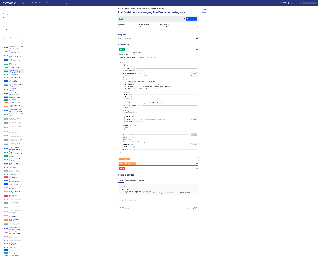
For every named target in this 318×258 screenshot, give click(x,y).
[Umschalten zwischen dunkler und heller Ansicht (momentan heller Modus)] (297, 3)
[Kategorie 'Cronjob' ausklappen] (22, 34)
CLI (36, 3)
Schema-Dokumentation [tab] (128, 58)
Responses (204, 12)
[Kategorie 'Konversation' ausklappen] (22, 31)
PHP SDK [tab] (141, 180)
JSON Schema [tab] (151, 58)
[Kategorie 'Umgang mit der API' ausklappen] (22, 8)
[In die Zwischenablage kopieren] (196, 186)
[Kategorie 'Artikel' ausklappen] (22, 20)
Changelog (64, 3)
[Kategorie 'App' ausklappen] (22, 17)
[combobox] (308, 3)
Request (203, 9)
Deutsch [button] (292, 3)
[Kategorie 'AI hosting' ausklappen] (22, 14)
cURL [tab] (121, 180)
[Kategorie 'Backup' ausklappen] (22, 23)
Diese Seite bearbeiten (128, 200)
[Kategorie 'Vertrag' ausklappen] (22, 28)
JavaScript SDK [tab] (130, 180)
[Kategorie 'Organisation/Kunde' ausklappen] (22, 37)
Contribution (55, 3)
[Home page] (119, 8)
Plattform (41, 3)
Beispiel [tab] (141, 58)
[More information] (169, 24)
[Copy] (184, 19)
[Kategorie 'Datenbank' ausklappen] (22, 40)
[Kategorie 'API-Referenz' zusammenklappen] (22, 11)
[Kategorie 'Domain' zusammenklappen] (22, 43)
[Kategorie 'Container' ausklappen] (22, 26)
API (32, 3)
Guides (48, 3)
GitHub (282, 3)
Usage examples (205, 14)
